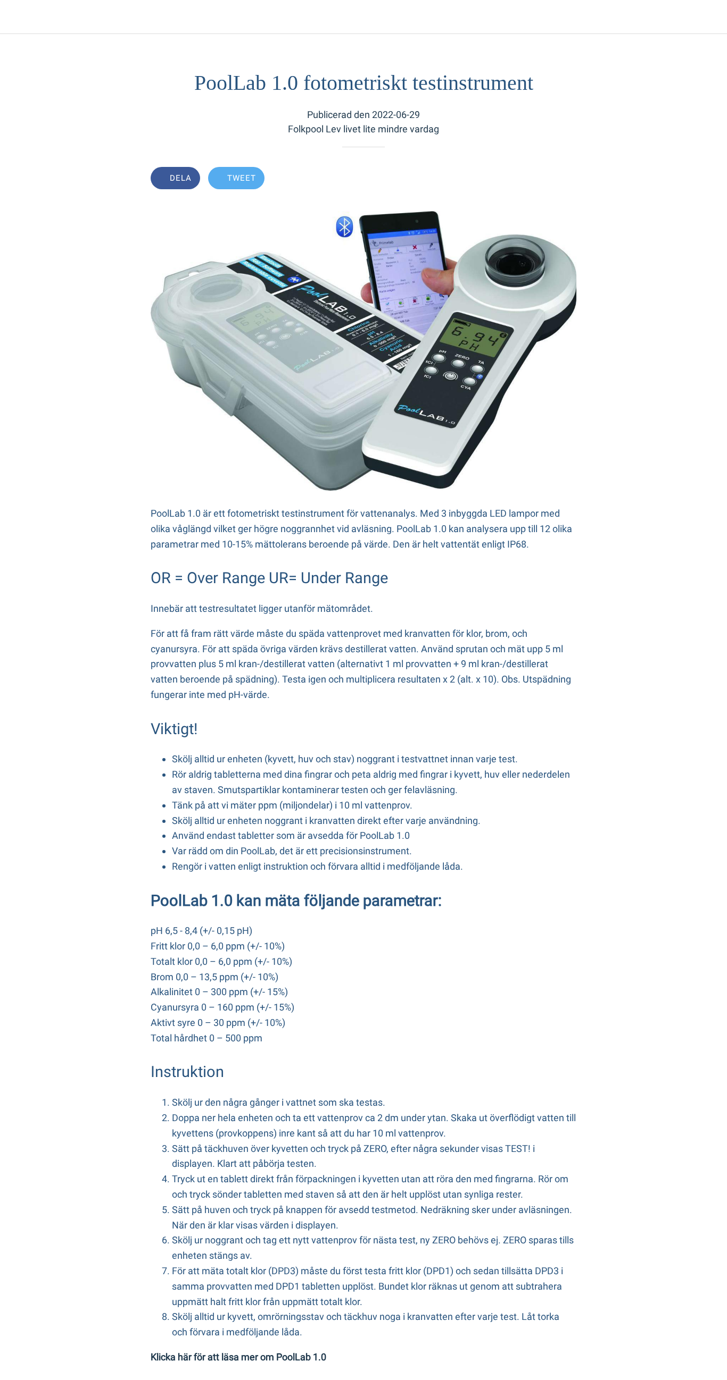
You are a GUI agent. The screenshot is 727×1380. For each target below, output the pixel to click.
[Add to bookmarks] (538, 179)
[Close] (17, 17)
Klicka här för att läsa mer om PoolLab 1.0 (238, 1356)
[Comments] (563, 179)
